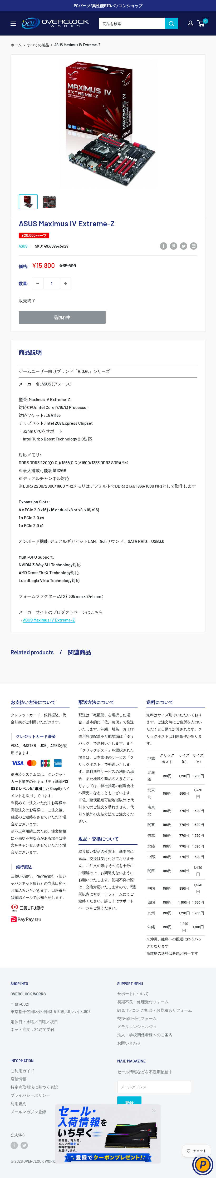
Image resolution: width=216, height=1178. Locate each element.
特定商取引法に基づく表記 (34, 1087)
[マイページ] (190, 23)
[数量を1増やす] (65, 283)
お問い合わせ (129, 1043)
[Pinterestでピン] (173, 246)
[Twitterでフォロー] (24, 1145)
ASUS (23, 246)
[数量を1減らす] (37, 283)
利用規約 (18, 1103)
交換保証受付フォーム (137, 1018)
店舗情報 (18, 1078)
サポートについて (133, 993)
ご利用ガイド (22, 1070)
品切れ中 (62, 317)
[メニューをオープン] (13, 24)
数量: (24, 283)
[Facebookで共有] (163, 246)
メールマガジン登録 (28, 1111)
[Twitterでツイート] (183, 246)
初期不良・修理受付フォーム (143, 1001)
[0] (201, 23)
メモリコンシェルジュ (137, 1026)
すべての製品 (38, 45)
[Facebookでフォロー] (14, 1145)
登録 (129, 1102)
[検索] (171, 23)
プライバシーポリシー (30, 1095)
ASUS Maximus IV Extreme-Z (49, 619)
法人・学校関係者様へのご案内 (145, 1034)
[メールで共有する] (193, 246)
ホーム (16, 45)
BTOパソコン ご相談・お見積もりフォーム (154, 1010)
